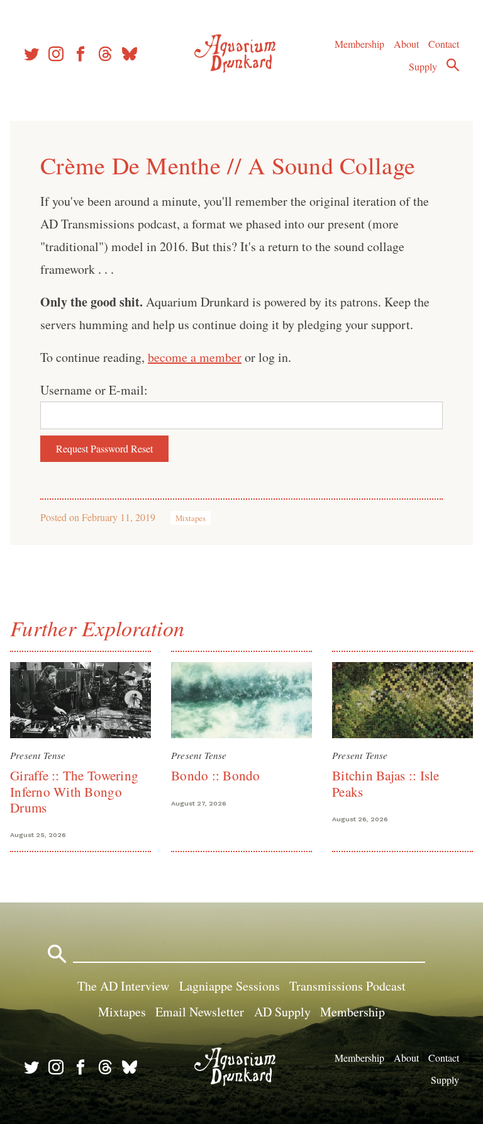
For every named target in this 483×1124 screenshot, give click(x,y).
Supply (423, 66)
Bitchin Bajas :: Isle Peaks (386, 783)
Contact (443, 43)
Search (453, 65)
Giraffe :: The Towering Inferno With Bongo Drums (74, 791)
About (406, 43)
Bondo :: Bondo (215, 775)
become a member (195, 357)
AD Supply (282, 1011)
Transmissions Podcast (347, 985)
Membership (359, 43)
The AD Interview (123, 985)
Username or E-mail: (94, 389)
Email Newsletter (199, 1011)
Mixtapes (190, 518)
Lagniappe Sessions (229, 985)
